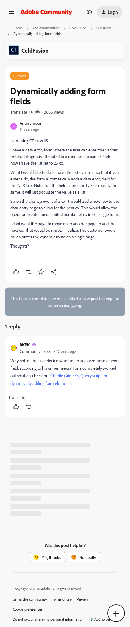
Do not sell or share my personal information (48, 619)
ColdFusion (77, 28)
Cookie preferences (28, 609)
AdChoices (102, 619)
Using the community (30, 599)
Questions (104, 28)
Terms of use (62, 599)
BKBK (25, 344)
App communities (46, 28)
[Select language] (89, 12)
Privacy (82, 599)
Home (18, 28)
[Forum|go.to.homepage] (46, 12)
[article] (65, 376)
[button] (11, 13)
